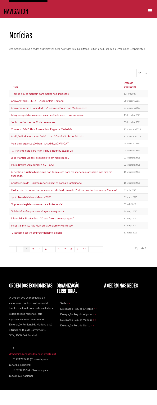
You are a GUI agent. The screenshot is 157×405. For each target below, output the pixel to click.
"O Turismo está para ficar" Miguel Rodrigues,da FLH (42, 150)
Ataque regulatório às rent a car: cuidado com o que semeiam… (48, 115)
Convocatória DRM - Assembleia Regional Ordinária (41, 129)
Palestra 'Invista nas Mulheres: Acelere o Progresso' (42, 225)
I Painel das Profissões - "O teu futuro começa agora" (42, 218)
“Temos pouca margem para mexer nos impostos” (40, 93)
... (52, 249)
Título (14, 86)
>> (68, 303)
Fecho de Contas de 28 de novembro (33, 122)
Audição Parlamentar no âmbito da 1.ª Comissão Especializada (47, 136)
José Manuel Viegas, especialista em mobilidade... (40, 157)
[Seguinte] (92, 249)
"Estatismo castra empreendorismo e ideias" (37, 232)
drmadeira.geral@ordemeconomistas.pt (32, 353)
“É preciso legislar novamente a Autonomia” (37, 204)
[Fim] (99, 249)
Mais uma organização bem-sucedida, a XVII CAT (40, 143)
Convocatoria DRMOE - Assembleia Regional (37, 100)
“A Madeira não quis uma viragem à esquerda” (38, 211)
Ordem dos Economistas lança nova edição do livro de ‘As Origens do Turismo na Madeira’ (64, 190)
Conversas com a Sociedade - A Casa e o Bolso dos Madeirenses (49, 108)
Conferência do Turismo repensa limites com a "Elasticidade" (47, 182)
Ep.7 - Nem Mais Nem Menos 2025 (31, 197)
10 (84, 249)
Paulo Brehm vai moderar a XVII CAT (33, 164)
